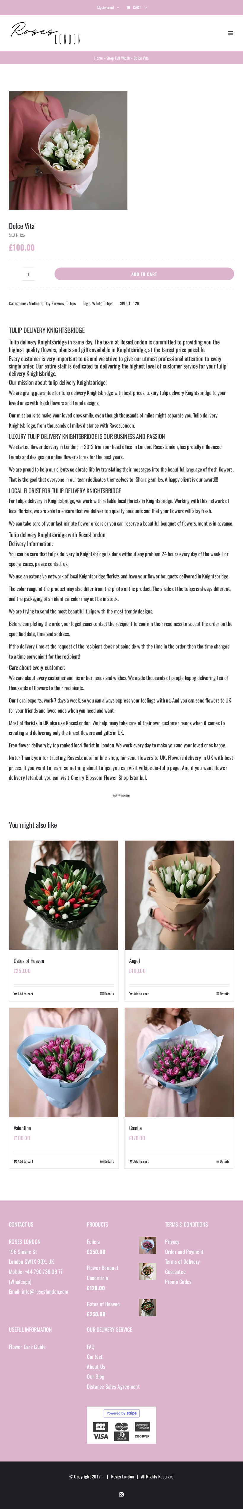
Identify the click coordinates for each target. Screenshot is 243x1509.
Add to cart (144, 274)
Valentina (22, 1128)
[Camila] (179, 1062)
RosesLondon (133, 341)
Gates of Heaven (29, 960)
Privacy (172, 1241)
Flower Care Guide (27, 1346)
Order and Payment (184, 1251)
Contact (95, 1356)
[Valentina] (63, 1062)
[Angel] (179, 895)
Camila (135, 1128)
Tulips (71, 303)
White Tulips (102, 303)
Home (98, 58)
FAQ (91, 1346)
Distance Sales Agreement (113, 1386)
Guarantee (175, 1271)
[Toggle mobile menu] (231, 33)
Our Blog (95, 1376)
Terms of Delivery (182, 1261)
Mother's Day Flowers (46, 303)
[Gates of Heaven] (63, 895)
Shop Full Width (118, 58)
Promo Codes (178, 1281)
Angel (134, 960)
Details (109, 993)
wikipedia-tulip (154, 767)
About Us (96, 1366)
